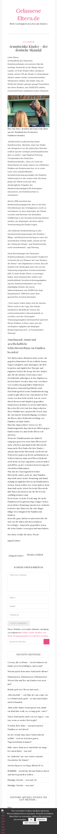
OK (31, 819)
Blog (10, 807)
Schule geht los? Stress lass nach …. (24, 689)
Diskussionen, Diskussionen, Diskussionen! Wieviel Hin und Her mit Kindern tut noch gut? (27, 680)
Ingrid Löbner (35, 554)
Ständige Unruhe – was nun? (21, 785)
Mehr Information (31, 823)
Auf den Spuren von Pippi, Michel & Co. (26, 765)
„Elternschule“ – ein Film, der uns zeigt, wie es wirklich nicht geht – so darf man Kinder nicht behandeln (28, 698)
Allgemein (28, 42)
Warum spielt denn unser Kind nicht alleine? (28, 671)
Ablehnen (41, 819)
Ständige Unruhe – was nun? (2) (22, 780)
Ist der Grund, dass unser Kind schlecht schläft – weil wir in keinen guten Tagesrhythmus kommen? (26, 738)
